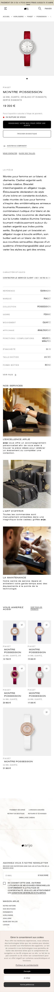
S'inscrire (43, 875)
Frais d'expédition (10, 114)
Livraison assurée (36, 810)
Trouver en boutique (27, 134)
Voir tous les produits (36, 608)
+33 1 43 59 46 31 (42, 278)
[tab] (27, 78)
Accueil (6, 16)
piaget (30, 16)
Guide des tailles (27, 153)
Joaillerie (7, 918)
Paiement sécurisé (17, 810)
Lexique (6, 925)
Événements (8, 912)
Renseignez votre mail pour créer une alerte (27, 124)
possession (42, 16)
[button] (5, 8)
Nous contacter (10, 153)
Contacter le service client (18, 278)
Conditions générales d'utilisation (29, 893)
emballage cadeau (27, 817)
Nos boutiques (9, 909)
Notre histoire (9, 906)
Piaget (7, 87)
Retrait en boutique (16, 813)
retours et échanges (37, 813)
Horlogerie (19, 16)
